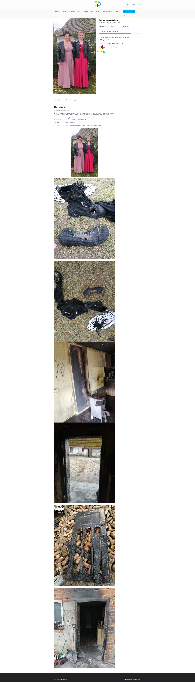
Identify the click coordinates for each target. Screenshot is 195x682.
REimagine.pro (64, 679)
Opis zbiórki (58, 100)
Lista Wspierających (71, 100)
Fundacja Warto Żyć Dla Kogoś (111, 22)
